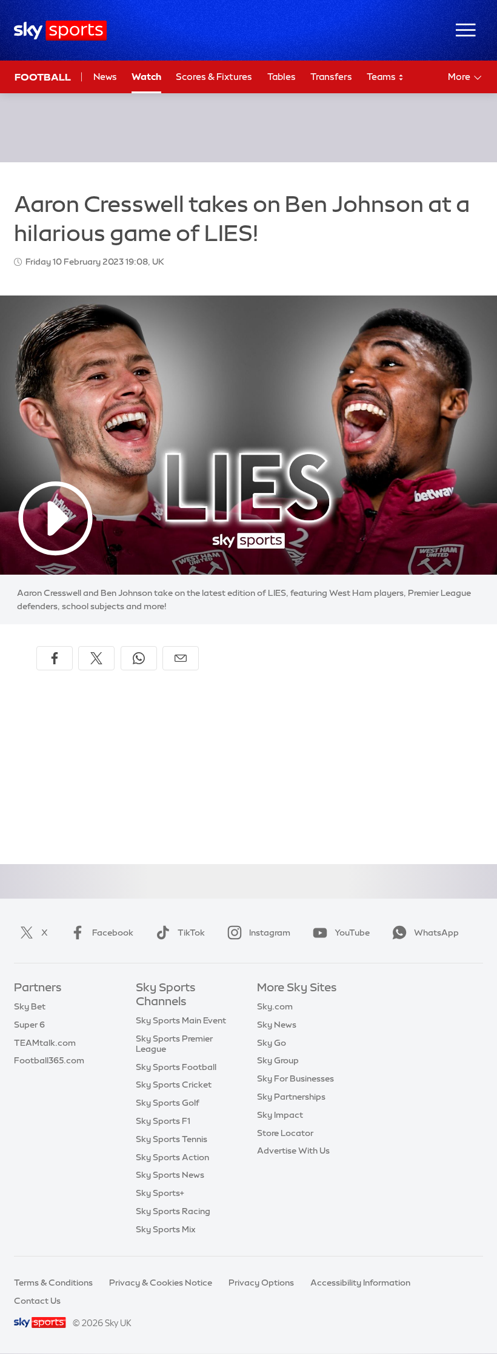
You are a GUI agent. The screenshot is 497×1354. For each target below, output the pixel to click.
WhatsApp (436, 932)
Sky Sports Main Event (181, 1020)
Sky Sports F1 (163, 1121)
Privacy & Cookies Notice (160, 1282)
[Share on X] (96, 658)
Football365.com (49, 1060)
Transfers (331, 76)
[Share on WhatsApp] (139, 658)
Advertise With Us (293, 1150)
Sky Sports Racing (173, 1211)
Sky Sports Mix (166, 1229)
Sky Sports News (170, 1175)
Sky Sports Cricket (174, 1084)
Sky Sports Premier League (174, 1043)
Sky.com (275, 1006)
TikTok (191, 932)
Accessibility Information (360, 1282)
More (459, 76)
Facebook (112, 932)
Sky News (276, 1024)
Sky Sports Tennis (171, 1139)
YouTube (352, 932)
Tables (281, 76)
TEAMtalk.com (45, 1043)
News (105, 76)
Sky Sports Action (172, 1157)
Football (43, 77)
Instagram (269, 932)
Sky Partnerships (291, 1096)
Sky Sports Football (176, 1067)
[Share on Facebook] (54, 658)
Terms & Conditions (53, 1282)
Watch (146, 76)
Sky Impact (280, 1115)
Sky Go (271, 1043)
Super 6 (29, 1024)
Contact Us (37, 1300)
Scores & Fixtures (214, 76)
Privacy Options (261, 1282)
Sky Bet (29, 1006)
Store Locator (285, 1133)
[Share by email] (180, 658)
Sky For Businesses (295, 1078)
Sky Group (278, 1060)
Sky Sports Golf (167, 1102)
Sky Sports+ (160, 1193)
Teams (382, 76)
